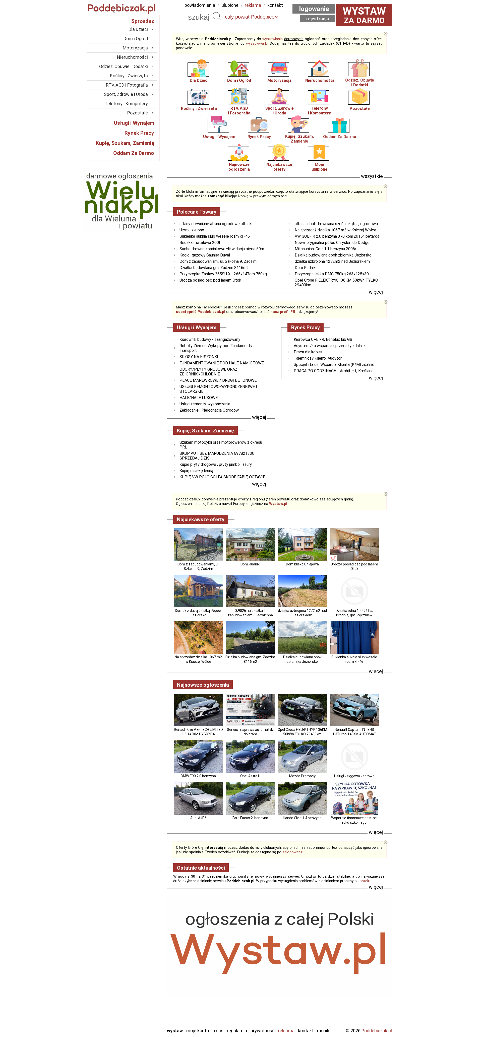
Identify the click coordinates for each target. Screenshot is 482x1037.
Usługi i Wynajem (219, 136)
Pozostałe (360, 108)
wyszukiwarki (257, 43)
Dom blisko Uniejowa (302, 564)
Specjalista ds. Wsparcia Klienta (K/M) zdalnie (334, 364)
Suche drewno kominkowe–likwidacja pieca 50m (221, 248)
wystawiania (272, 39)
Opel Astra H (250, 776)
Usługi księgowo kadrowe (354, 776)
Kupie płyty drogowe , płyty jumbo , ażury (215, 464)
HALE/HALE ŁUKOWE (198, 397)
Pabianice (139, 976)
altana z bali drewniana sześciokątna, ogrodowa (336, 223)
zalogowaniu (292, 852)
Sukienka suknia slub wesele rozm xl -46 (214, 236)
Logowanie (314, 9)
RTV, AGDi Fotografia (239, 110)
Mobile (324, 1030)
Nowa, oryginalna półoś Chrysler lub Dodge (332, 242)
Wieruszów (138, 1016)
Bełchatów (138, 942)
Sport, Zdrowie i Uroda (126, 94)
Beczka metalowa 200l (199, 242)
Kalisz (142, 962)
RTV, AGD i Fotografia (127, 85)
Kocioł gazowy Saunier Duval (204, 255)
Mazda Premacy (302, 776)
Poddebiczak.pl (377, 1030)
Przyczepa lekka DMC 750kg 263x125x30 (332, 274)
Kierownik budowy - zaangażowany (209, 339)
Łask (143, 948)
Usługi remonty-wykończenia (204, 404)
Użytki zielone (191, 230)
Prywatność (263, 1030)
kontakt (275, 5)
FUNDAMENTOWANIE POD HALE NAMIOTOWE (221, 363)
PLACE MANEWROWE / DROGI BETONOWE (218, 380)
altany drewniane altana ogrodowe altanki (215, 223)
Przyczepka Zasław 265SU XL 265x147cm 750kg (223, 274)
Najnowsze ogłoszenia (239, 167)
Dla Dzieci (199, 80)
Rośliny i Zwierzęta (199, 108)
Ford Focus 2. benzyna (250, 818)
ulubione (229, 5)
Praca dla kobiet (308, 352)
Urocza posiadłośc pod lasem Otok (210, 280)
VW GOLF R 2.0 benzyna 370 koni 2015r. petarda (337, 236)
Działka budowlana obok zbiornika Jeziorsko (333, 255)
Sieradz (141, 989)
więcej (376, 292)
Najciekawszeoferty (279, 167)
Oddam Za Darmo (339, 136)
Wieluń (142, 1009)
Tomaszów (138, 996)
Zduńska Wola (135, 1023)
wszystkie (372, 176)
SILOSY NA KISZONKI (198, 356)
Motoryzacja (279, 80)
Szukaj (217, 16)
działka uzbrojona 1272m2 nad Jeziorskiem (332, 261)
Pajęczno (139, 982)
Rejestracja (317, 18)
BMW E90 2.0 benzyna (198, 776)
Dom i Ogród (239, 80)
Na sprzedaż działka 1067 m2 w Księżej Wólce (335, 230)
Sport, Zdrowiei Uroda (279, 110)
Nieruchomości (319, 80)
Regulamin (237, 1030)
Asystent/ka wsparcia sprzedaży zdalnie (329, 345)
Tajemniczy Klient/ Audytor (318, 358)
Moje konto (197, 1030)
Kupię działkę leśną (196, 470)
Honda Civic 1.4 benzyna (302, 818)
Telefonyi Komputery (319, 110)
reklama (253, 5)
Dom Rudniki (305, 267)
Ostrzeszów (137, 969)
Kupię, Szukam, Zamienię (299, 139)
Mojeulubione (319, 167)
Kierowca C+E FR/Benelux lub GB (323, 339)
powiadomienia (200, 5)
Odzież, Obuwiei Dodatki (359, 82)
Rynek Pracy (259, 136)
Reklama (286, 1030)
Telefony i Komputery (126, 103)
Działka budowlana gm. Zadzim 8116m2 (214, 267)
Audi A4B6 (198, 818)
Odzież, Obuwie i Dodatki (123, 66)
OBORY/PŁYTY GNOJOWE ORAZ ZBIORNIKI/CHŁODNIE (208, 371)
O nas (217, 1030)
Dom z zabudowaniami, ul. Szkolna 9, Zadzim (218, 261)
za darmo (364, 15)
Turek (143, 1003)
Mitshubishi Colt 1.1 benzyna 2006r (325, 248)
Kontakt (306, 1030)
